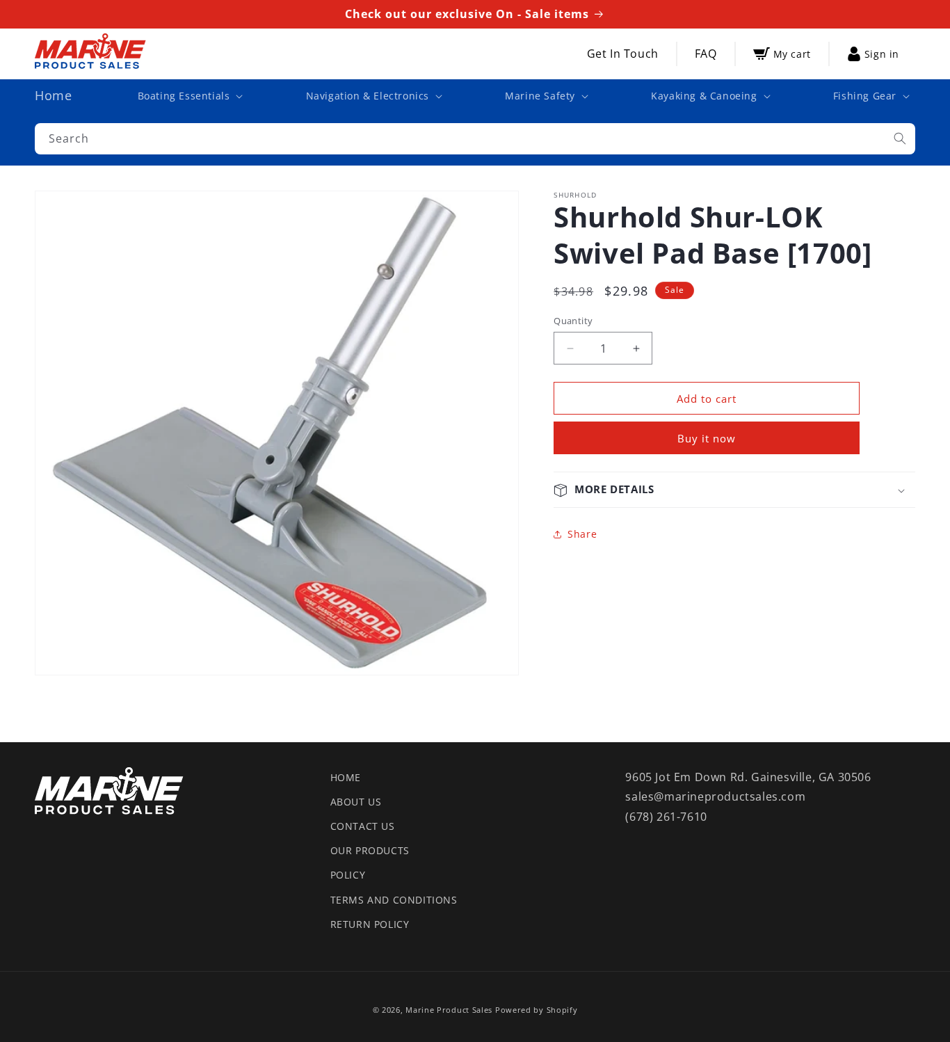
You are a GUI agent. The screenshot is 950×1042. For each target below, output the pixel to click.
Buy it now (706, 439)
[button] (189, 96)
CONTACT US (362, 826)
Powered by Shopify (536, 1009)
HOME (345, 777)
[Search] (900, 138)
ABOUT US (356, 801)
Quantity (573, 320)
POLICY (348, 874)
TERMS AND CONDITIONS (394, 899)
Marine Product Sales (448, 1009)
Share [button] (582, 533)
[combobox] (475, 138)
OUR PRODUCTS (370, 850)
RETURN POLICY (370, 924)
